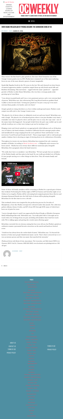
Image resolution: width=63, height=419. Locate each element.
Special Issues (31, 402)
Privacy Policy (11, 353)
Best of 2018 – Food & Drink (32, 298)
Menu (33, 21)
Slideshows (31, 399)
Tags (32, 333)
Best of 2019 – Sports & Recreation (32, 319)
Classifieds (31, 355)
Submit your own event (31, 405)
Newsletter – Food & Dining (32, 385)
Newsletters (31, 372)
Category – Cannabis (31, 342)
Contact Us (12, 346)
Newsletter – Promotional (32, 391)
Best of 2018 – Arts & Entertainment (32, 292)
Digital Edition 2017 (32, 363)
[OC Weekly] (8, 2)
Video (31, 413)
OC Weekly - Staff (7, 31)
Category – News (31, 353)
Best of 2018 (31, 290)
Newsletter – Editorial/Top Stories (32, 377)
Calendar (31, 323)
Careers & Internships (31, 336)
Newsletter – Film (32, 382)
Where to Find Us (31, 416)
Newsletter (31, 369)
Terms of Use (12, 349)
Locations (32, 328)
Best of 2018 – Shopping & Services (32, 300)
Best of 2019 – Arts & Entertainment (32, 308)
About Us (13, 343)
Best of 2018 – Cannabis (32, 295)
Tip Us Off (31, 410)
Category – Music (31, 350)
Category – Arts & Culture (31, 339)
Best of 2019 (31, 306)
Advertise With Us (31, 284)
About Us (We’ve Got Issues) (31, 282)
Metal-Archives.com (30, 143)
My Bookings (32, 330)
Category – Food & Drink (31, 347)
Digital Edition (31, 361)
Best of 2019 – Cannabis (32, 311)
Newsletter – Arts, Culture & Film (32, 374)
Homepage (31, 366)
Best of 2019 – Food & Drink (32, 314)
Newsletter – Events (32, 380)
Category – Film (31, 344)
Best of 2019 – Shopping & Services (32, 317)
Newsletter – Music (32, 388)
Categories (32, 325)
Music (5, 265)
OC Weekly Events (31, 394)
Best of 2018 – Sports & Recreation (32, 303)
